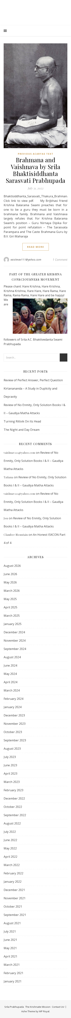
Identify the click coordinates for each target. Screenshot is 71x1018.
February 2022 (13, 873)
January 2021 (12, 981)
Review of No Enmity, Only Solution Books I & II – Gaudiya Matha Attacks (33, 461)
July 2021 (10, 931)
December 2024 (14, 632)
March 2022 (12, 865)
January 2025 (12, 624)
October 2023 (13, 732)
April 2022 (10, 857)
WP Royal (44, 1011)
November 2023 (14, 724)
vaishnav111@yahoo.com (26, 259)
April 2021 (10, 956)
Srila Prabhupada (14, 1006)
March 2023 (12, 782)
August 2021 (12, 923)
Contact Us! (58, 1006)
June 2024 (10, 665)
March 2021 (12, 965)
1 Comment (60, 260)
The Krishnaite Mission (37, 1006)
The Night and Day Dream (22, 430)
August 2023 (12, 749)
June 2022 (10, 840)
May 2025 (10, 599)
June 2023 (10, 765)
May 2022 (10, 848)
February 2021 (13, 973)
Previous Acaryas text (35, 153)
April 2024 (10, 682)
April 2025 (10, 607)
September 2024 (15, 649)
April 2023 (10, 774)
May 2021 (10, 948)
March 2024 (12, 690)
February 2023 (13, 790)
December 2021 (14, 890)
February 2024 (13, 699)
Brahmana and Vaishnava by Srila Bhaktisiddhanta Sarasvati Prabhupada (35, 170)
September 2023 (15, 740)
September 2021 (15, 915)
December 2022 (14, 798)
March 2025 (12, 616)
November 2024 (14, 641)
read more (35, 246)
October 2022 (13, 807)
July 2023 (10, 757)
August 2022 (12, 823)
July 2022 (10, 832)
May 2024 (10, 674)
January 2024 (12, 707)
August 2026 (12, 566)
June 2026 (10, 574)
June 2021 (10, 940)
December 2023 (14, 715)
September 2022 (15, 815)
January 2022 (12, 882)
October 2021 (13, 907)
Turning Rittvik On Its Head (22, 421)
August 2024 (12, 657)
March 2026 (12, 591)
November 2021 (14, 898)
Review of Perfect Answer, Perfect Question (33, 380)
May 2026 (10, 582)
